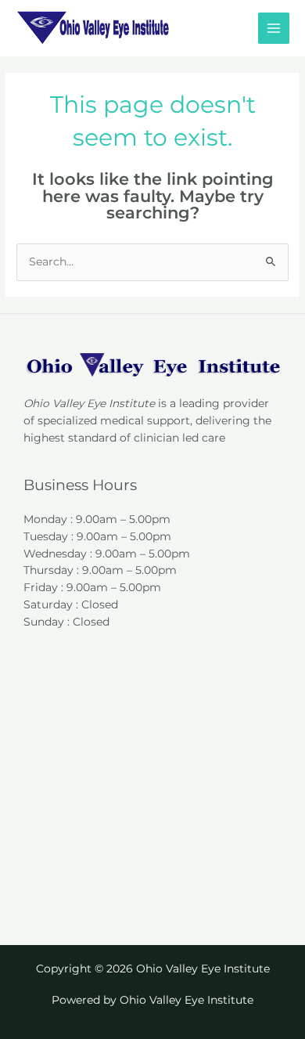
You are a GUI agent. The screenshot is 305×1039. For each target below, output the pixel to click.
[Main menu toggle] (274, 29)
